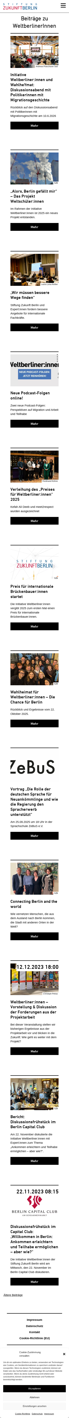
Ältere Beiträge (13, 1295)
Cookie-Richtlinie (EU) (34, 1338)
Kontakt (34, 1332)
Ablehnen (34, 1397)
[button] (64, 1354)
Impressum (49, 1414)
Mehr (34, 126)
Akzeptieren (34, 1388)
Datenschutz (37, 1414)
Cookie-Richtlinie (22, 1414)
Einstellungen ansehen (34, 1406)
